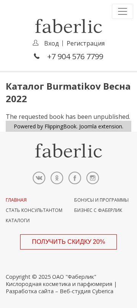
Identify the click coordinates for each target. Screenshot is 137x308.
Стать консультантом (34, 210)
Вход (51, 43)
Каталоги (18, 220)
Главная (16, 200)
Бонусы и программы (101, 200)
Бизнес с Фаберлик (98, 210)
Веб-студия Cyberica (86, 291)
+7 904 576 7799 (75, 56)
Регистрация (86, 43)
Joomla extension (100, 126)
